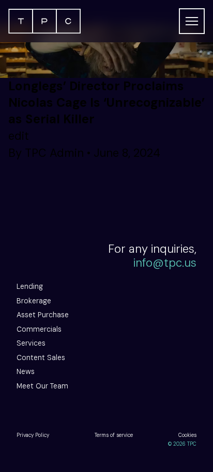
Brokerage (34, 300)
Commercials (39, 329)
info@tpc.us (164, 262)
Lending (30, 286)
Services (31, 343)
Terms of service (114, 435)
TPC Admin (54, 152)
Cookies (187, 435)
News (26, 371)
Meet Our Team (42, 385)
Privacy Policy (33, 435)
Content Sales (41, 357)
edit (18, 135)
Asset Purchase (43, 314)
